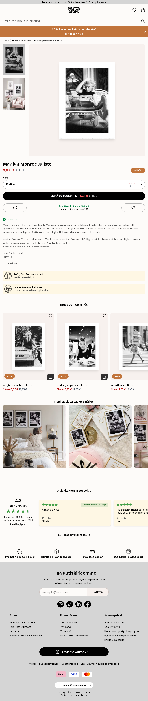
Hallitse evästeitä (114, 639)
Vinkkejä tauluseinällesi (23, 622)
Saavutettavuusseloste (74, 635)
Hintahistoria (10, 263)
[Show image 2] (14, 94)
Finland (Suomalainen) (74, 685)
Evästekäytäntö (49, 663)
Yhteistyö (66, 626)
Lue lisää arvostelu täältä (74, 534)
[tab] (134, 10)
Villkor (32, 663)
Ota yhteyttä (112, 626)
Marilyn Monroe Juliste (49, 40)
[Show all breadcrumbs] (7, 40)
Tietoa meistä (68, 622)
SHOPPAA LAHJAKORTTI (77, 651)
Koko (6, 177)
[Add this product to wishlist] (133, 207)
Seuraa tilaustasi (114, 622)
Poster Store (82, 692)
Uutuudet (15, 631)
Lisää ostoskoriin (74, 196)
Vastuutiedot (70, 663)
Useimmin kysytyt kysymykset (122, 631)
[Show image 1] (14, 59)
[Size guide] (15, 207)
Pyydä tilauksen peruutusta (120, 635)
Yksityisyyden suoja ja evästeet (100, 663)
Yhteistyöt (66, 631)
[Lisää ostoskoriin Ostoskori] (50, 377)
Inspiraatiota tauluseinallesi (26, 635)
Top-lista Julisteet (20, 626)
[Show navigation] (5, 10)
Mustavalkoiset (23, 40)
